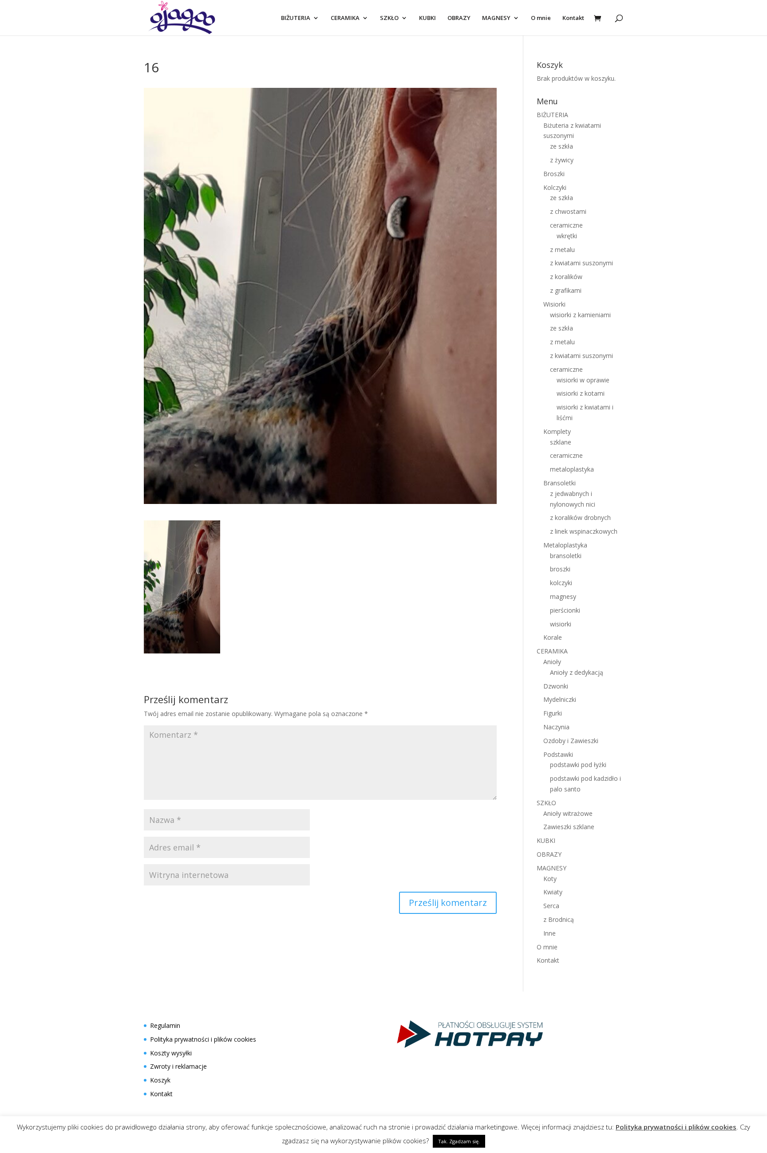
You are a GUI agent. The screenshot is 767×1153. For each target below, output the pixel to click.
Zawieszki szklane (568, 826)
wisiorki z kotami (581, 393)
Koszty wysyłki (171, 1053)
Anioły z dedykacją (576, 672)
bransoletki (565, 555)
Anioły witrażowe (568, 813)
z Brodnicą (558, 919)
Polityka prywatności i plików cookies (203, 1039)
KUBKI (427, 18)
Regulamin (165, 1025)
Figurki (552, 713)
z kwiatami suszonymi (581, 263)
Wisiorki (554, 304)
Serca (551, 905)
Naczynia (556, 727)
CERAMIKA (345, 18)
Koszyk (160, 1080)
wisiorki (560, 624)
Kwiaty (552, 892)
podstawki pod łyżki (578, 764)
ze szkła (561, 146)
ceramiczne (566, 225)
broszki (560, 569)
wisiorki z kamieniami (580, 315)
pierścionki (565, 610)
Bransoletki (559, 483)
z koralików (566, 276)
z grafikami (565, 290)
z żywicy (561, 160)
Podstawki (558, 754)
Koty (550, 878)
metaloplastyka (572, 469)
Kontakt (573, 18)
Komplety (557, 431)
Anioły (552, 661)
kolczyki (561, 582)
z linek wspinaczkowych (583, 531)
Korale (552, 637)
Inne (549, 933)
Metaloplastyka (565, 545)
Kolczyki (554, 187)
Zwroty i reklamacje (178, 1066)
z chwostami (568, 211)
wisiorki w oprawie (583, 380)
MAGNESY (496, 18)
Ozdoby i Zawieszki (570, 740)
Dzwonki (555, 686)
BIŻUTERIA (295, 18)
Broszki (554, 173)
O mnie (541, 18)
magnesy (563, 596)
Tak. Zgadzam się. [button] (459, 1141)
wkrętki (567, 236)
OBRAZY (458, 18)
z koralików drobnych (580, 517)
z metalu (562, 249)
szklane (560, 442)
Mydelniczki (559, 699)
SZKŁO (389, 18)
